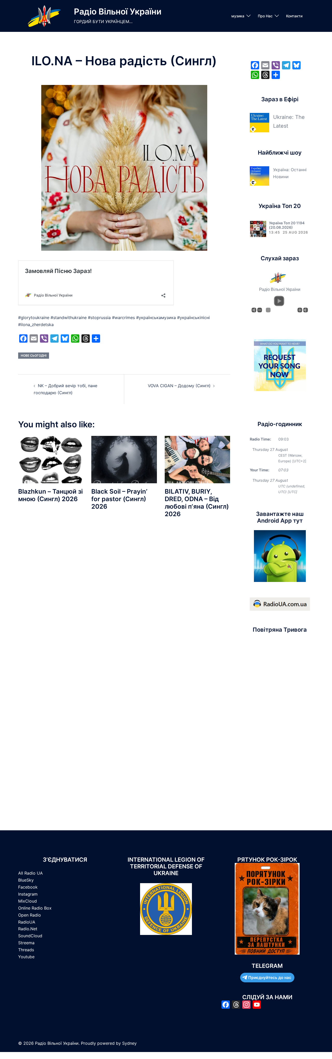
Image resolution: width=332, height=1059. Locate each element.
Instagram (28, 894)
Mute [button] (254, 310)
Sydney (129, 1043)
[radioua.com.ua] (280, 603)
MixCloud (27, 901)
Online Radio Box (35, 908)
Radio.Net (27, 928)
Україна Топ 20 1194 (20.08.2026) (287, 225)
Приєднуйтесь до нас (269, 977)
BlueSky (26, 880)
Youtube (26, 956)
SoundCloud (30, 935)
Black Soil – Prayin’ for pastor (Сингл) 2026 (119, 499)
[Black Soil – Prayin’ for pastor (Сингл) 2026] (124, 459)
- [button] (259, 310)
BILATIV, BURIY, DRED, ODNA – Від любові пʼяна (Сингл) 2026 (197, 502)
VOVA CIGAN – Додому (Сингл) (179, 385)
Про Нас (265, 16)
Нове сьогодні (33, 355)
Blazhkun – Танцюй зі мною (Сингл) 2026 (50, 495)
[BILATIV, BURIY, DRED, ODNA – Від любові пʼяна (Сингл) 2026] (197, 459)
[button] (279, 301)
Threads (26, 949)
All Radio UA (30, 873)
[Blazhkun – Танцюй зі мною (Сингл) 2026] (51, 459)
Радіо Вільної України (117, 11)
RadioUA (26, 922)
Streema (26, 942)
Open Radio (29, 915)
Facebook (28, 887)
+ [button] (300, 310)
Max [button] (305, 310)
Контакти (294, 16)
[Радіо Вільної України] (44, 16)
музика (237, 16)
